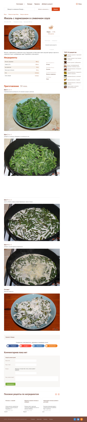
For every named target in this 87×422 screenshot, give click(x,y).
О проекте (33, 419)
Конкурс (29, 4)
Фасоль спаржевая (9, 61)
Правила (37, 4)
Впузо (5, 14)
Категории (19, 4)
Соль (6, 72)
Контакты (45, 419)
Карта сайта (39, 419)
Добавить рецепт (47, 4)
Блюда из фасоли (24, 14)
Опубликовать (10, 384)
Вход (80, 4)
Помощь (51, 419)
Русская (48, 69)
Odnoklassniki (52, 346)
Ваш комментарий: (10, 377)
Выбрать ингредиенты (43, 9)
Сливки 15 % (7, 64)
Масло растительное (9, 70)
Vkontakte (39, 346)
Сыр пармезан (8, 67)
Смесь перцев (8, 75)
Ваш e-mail (8, 364)
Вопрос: (7, 368)
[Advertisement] (32, 186)
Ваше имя (8, 360)
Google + (26, 346)
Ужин (47, 79)
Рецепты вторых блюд (13, 14)
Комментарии (47, 40)
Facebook (13, 346)
